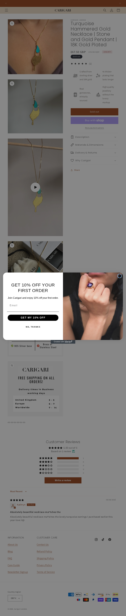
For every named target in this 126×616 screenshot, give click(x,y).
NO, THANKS (33, 327)
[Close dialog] (119, 276)
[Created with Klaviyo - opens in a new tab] (63, 342)
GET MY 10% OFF (33, 317)
